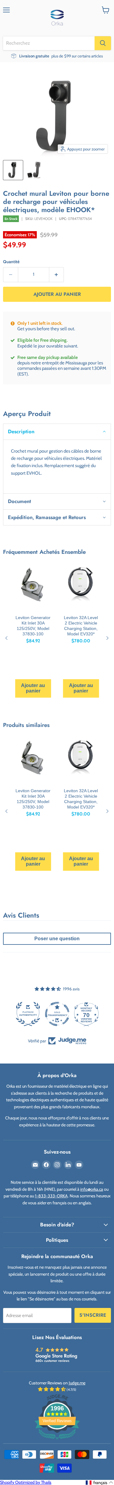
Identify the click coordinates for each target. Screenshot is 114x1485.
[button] (57, 431)
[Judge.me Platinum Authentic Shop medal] (28, 1014)
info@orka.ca (91, 1189)
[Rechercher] (103, 43)
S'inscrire (92, 1315)
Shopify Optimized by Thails (25, 1482)
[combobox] (49, 43)
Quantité (11, 261)
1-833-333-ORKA (51, 1196)
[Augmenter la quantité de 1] (56, 274)
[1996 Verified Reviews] (57, 1440)
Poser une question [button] (57, 938)
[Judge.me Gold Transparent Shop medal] (57, 1014)
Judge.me (77, 1383)
